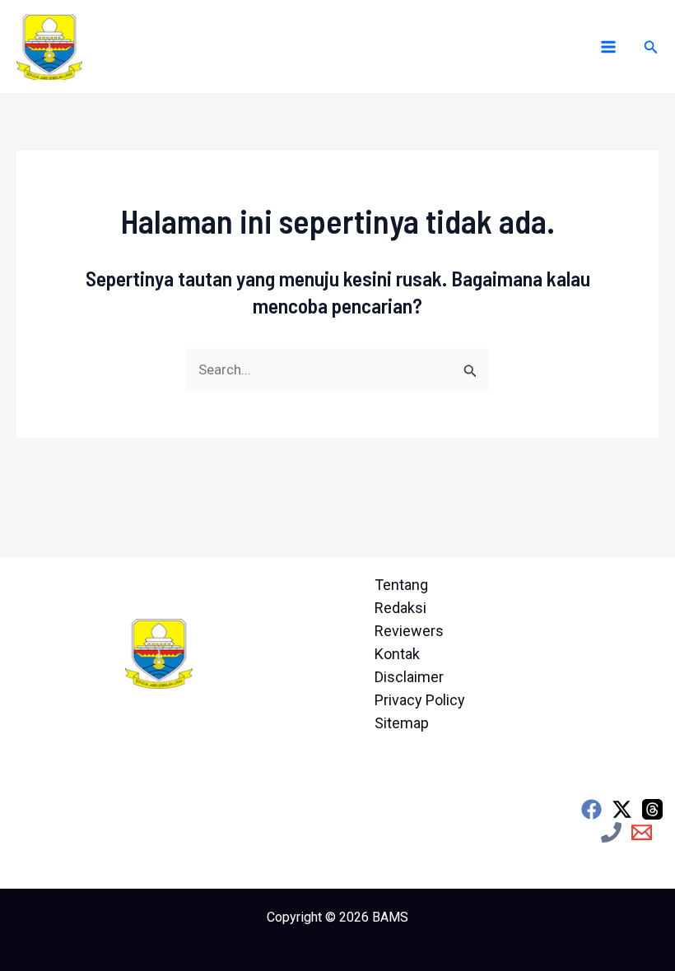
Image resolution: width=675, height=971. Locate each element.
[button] (651, 47)
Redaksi (400, 607)
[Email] (641, 832)
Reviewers (409, 630)
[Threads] (652, 809)
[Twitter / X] (622, 809)
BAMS (390, 917)
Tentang (401, 584)
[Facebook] (591, 809)
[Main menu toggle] (608, 47)
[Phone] (611, 832)
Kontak (397, 653)
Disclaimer (409, 676)
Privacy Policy (420, 700)
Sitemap (402, 723)
